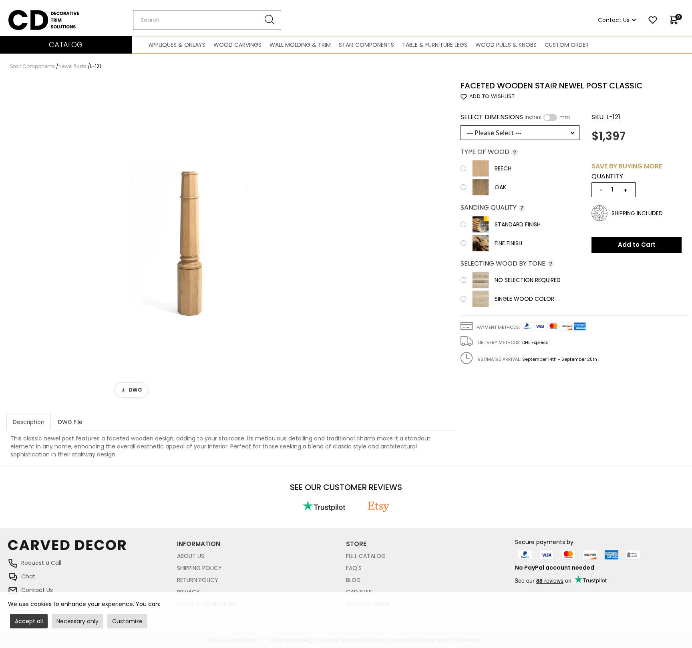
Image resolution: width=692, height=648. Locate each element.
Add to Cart (637, 244)
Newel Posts (72, 66)
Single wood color (524, 299)
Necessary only (77, 621)
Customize (127, 621)
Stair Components (366, 45)
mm (564, 117)
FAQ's (354, 568)
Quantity (607, 176)
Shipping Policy (199, 568)
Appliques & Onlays (177, 45)
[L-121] (190, 241)
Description (28, 422)
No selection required (528, 280)
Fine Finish (508, 243)
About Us (190, 556)
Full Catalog (366, 556)
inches (533, 117)
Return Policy (197, 580)
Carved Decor (27, 14)
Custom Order (567, 45)
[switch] (550, 117)
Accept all (29, 621)
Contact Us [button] (614, 20)
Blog (353, 580)
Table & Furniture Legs (434, 45)
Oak (500, 187)
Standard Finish (518, 224)
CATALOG (65, 45)
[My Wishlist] (653, 20)
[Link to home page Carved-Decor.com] (92, 549)
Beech (503, 168)
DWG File (70, 422)
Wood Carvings (237, 45)
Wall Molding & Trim (300, 45)
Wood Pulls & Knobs (506, 45)
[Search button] (269, 20)
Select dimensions (515, 117)
